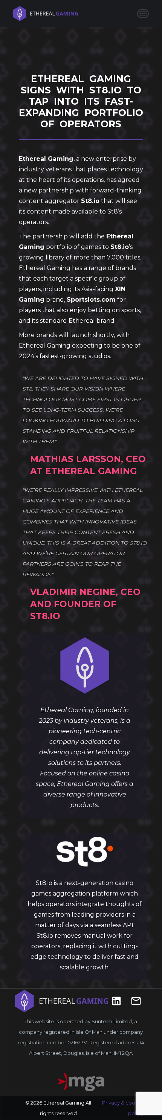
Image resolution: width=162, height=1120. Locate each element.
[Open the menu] (143, 13)
